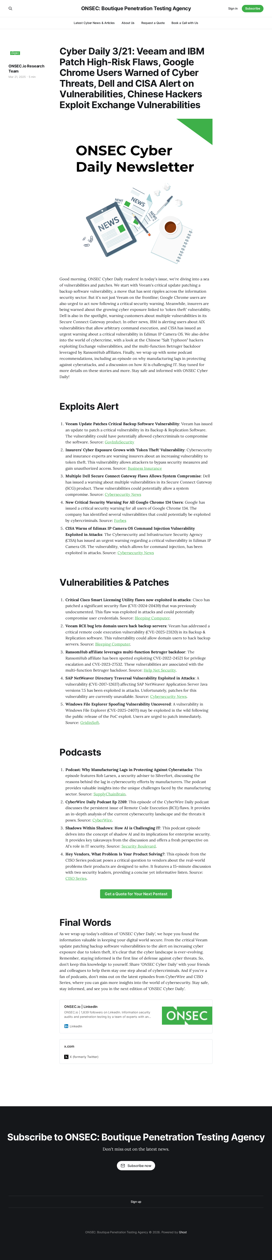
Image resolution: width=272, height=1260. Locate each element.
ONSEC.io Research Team (26, 68)
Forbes (120, 520)
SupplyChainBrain (110, 794)
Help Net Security (160, 670)
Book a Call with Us (184, 23)
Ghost (183, 1232)
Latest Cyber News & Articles (94, 23)
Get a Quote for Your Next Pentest (136, 894)
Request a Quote (153, 23)
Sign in (233, 8)
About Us (128, 23)
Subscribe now (139, 1166)
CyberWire (102, 820)
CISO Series (75, 878)
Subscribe (252, 8)
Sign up (136, 1201)
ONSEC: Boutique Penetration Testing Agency (136, 8)
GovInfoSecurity (119, 442)
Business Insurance (145, 468)
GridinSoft (89, 722)
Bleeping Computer (152, 618)
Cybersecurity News (123, 494)
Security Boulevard (139, 846)
